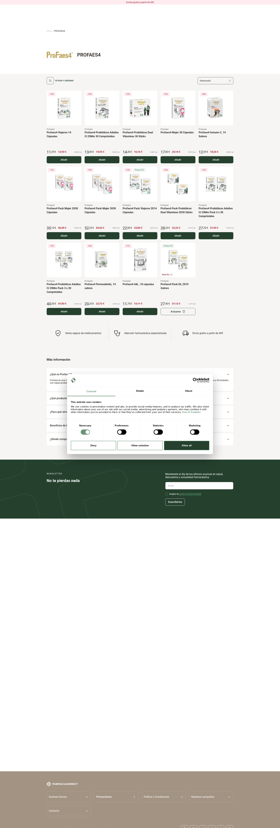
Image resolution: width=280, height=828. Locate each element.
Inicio (49, 31)
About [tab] (188, 390)
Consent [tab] (91, 391)
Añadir (64, 159)
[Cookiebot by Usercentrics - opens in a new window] (195, 380)
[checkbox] (166, 494)
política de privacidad (190, 494)
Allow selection (140, 445)
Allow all (187, 445)
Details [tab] (140, 390)
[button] (116, 797)
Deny (93, 445)
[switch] (121, 432)
